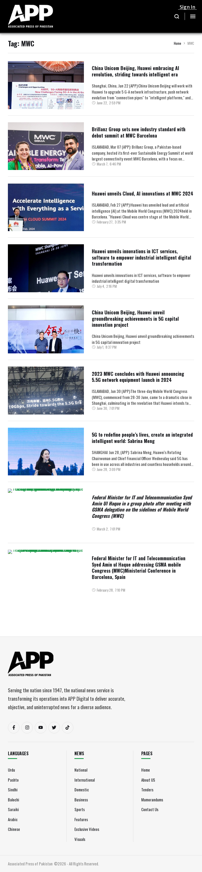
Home (177, 43)
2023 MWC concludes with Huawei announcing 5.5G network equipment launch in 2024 (138, 376)
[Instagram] (27, 727)
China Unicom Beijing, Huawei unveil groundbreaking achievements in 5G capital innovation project (135, 318)
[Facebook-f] (13, 727)
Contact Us (149, 809)
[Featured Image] (46, 100)
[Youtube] (40, 727)
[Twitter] (54, 727)
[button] (177, 16)
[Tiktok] (67, 727)
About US (148, 780)
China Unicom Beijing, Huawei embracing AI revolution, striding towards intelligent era (135, 71)
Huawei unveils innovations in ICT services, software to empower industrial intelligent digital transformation (141, 257)
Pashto (13, 780)
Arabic (13, 819)
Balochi (13, 799)
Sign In (187, 7)
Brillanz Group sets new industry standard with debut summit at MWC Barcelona (138, 132)
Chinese (14, 829)
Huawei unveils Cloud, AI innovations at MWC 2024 (142, 193)
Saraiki (13, 809)
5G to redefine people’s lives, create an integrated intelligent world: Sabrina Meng (142, 437)
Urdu (11, 770)
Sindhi (13, 789)
